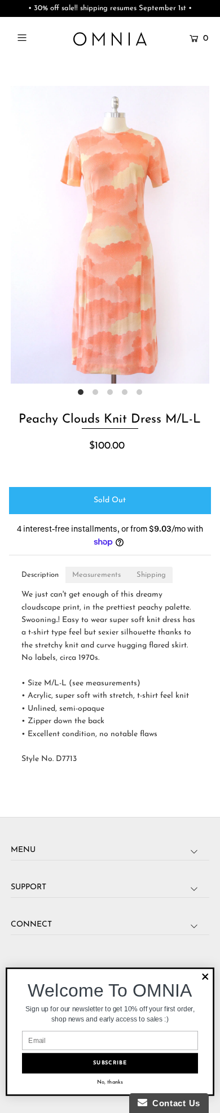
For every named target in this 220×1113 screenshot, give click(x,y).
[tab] (40, 575)
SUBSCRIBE (109, 1063)
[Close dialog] (205, 977)
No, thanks (110, 1082)
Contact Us (173, 1103)
